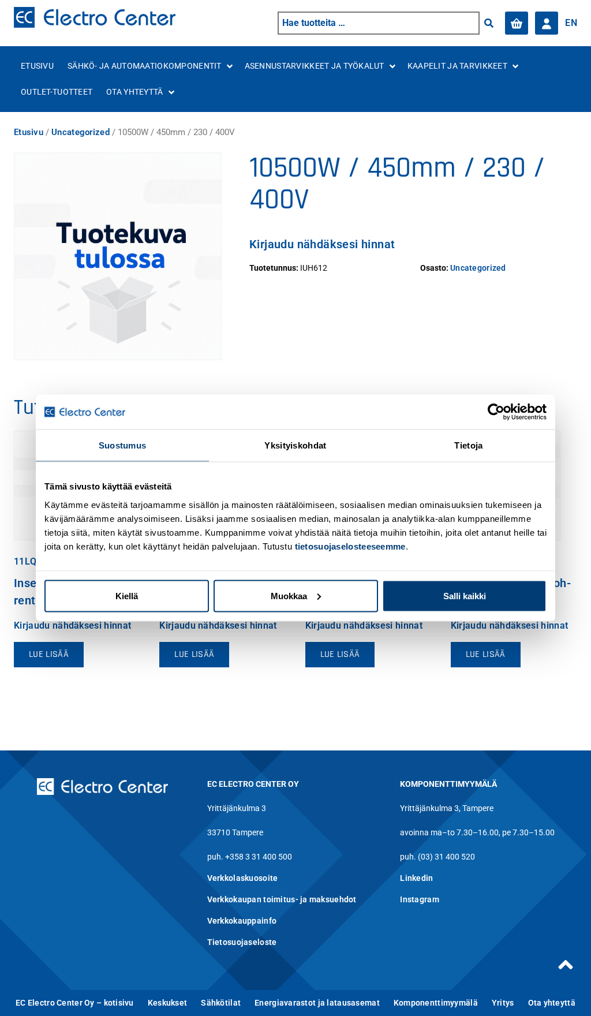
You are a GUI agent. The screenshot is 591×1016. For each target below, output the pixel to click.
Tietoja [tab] (468, 445)
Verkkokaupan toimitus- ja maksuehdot (282, 899)
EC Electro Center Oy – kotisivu (75, 1002)
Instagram (419, 899)
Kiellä (126, 595)
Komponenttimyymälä (436, 1002)
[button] (489, 23)
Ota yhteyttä (134, 91)
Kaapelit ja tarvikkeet (457, 65)
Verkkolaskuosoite (242, 878)
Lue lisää (49, 654)
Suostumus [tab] (123, 445)
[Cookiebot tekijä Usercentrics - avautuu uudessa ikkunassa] (496, 412)
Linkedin (416, 878)
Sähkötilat (221, 1002)
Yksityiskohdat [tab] (295, 445)
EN (571, 22)
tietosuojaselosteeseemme (350, 546)
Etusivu (37, 65)
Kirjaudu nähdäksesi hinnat (322, 244)
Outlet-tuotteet (56, 91)
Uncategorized (80, 132)
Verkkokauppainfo (241, 920)
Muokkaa (289, 595)
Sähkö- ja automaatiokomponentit (145, 65)
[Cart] (516, 23)
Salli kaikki (464, 595)
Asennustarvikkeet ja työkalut (314, 65)
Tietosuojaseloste (242, 942)
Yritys (503, 1002)
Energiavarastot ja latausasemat (317, 1002)
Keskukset (168, 1002)
